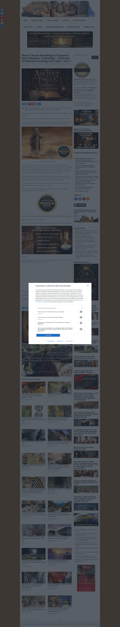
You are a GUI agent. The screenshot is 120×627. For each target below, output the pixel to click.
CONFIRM (48, 335)
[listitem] (60, 308)
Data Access (60, 341)
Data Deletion (50, 341)
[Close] (88, 286)
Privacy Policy (69, 341)
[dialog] (60, 313)
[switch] (80, 312)
